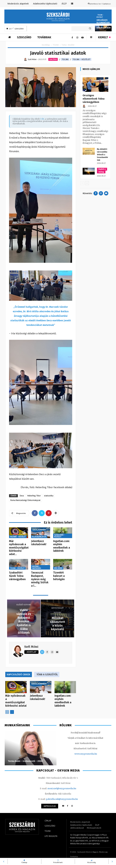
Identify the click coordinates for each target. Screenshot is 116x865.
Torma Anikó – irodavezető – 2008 (25, 761)
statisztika (48, 495)
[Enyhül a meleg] (89, 171)
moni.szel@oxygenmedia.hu (61, 788)
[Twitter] (42, 513)
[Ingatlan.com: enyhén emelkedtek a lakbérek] (62, 532)
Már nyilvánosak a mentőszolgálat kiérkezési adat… (19, 547)
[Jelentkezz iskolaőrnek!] (40, 532)
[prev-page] (7, 712)
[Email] (42, 652)
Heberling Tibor (34, 495)
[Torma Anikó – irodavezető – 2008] (30, 748)
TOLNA (56, 45)
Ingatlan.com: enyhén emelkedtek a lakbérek (61, 546)
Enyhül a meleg (102, 170)
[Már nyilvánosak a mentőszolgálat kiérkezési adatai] (18, 532)
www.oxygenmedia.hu (85, 754)
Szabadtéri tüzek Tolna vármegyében (17, 576)
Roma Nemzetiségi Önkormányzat (25, 500)
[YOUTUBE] (63, 806)
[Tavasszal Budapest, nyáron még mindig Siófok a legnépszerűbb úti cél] (40, 564)
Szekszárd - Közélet (59, 536)
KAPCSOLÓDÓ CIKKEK (18, 674)
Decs (22, 495)
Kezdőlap (46, 45)
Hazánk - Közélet (18, 537)
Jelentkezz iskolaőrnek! (38, 542)
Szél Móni (31, 646)
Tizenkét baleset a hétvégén (59, 576)
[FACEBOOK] (67, 806)
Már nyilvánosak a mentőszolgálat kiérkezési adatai (16, 700)
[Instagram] (77, 37)
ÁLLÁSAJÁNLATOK (39, 537)
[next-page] (12, 712)
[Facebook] (72, 37)
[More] (56, 513)
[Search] (90, 28)
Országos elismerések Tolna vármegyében (94, 99)
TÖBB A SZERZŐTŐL (47, 674)
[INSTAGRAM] (72, 806)
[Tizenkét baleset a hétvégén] (62, 564)
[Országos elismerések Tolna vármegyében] (95, 84)
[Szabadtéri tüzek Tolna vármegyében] (18, 564)
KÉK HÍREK (58, 568)
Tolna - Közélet (100, 16)
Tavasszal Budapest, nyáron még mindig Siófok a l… (39, 579)
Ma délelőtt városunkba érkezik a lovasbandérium (102, 154)
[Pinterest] (49, 513)
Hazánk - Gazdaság (36, 567)
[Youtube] (82, 37)
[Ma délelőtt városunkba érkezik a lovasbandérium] (89, 151)
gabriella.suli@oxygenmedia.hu (62, 799)
